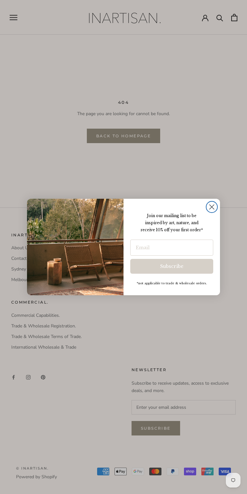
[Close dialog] (211, 207)
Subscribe (171, 266)
